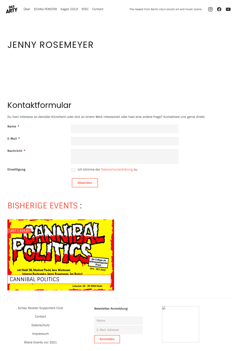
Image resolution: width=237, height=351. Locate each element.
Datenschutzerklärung (117, 169)
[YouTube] (228, 9)
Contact (40, 316)
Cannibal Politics (34, 279)
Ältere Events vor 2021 (40, 342)
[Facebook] (219, 9)
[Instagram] (210, 9)
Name (13, 126)
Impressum (40, 334)
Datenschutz (40, 325)
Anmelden (107, 339)
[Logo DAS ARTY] (11, 9)
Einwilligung (16, 169)
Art (13, 231)
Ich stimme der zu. (108, 169)
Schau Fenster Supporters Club (40, 308)
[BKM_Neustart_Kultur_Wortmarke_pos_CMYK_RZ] (196, 324)
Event (25, 231)
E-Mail (13, 139)
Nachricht (16, 151)
